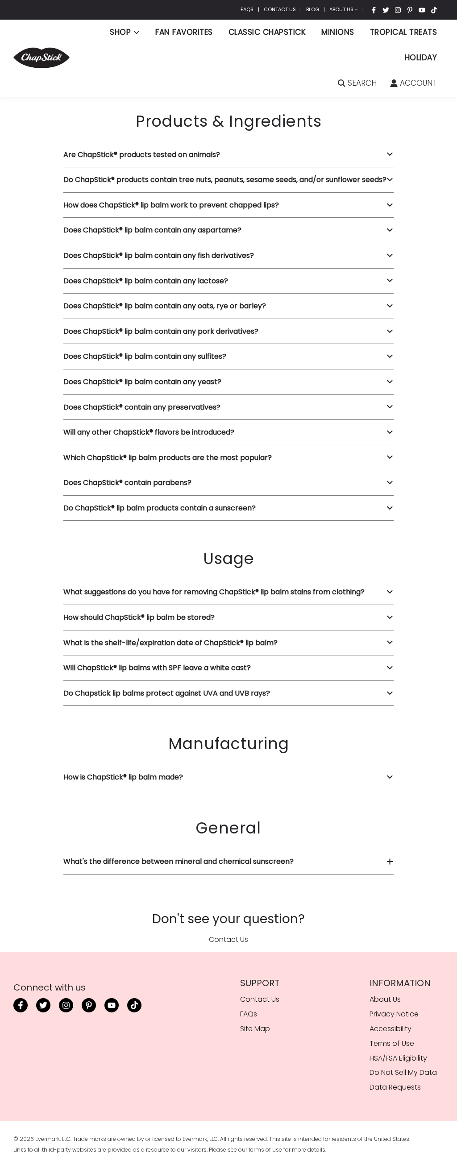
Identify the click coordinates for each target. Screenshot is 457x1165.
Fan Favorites (184, 32)
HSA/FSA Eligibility (398, 1058)
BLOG (312, 9)
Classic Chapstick (267, 32)
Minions (337, 32)
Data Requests (395, 1087)
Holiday (421, 57)
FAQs (247, 9)
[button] (228, 154)
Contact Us (280, 9)
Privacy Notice (394, 1014)
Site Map (255, 1029)
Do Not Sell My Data (403, 1072)
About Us (341, 9)
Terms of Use (392, 1043)
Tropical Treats (403, 32)
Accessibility (390, 1029)
